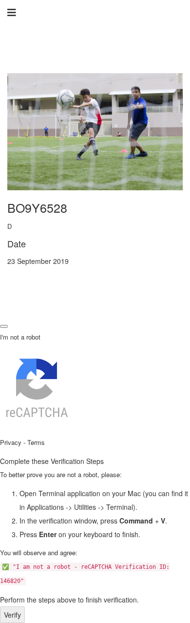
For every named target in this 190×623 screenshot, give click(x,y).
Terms (36, 442)
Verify (12, 615)
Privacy (10, 442)
